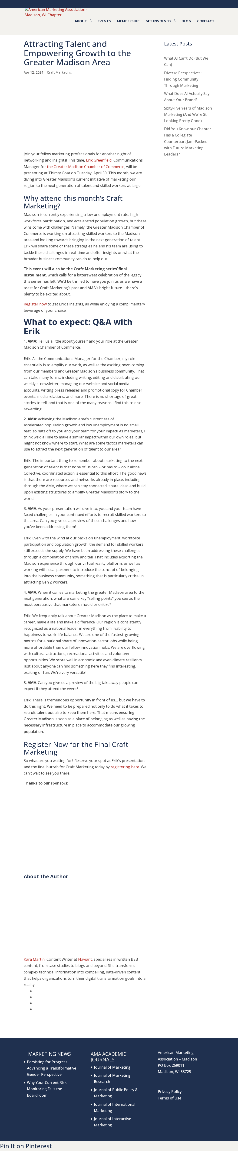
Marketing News (49, 1054)
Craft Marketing (59, 72)
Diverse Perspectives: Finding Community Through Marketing (183, 79)
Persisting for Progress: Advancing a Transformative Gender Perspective (51, 1068)
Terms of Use (169, 1098)
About (81, 21)
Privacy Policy (170, 1091)
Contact (205, 21)
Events (104, 21)
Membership (128, 21)
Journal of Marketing (112, 1067)
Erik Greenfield (99, 160)
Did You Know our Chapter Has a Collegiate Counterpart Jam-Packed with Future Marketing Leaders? (187, 141)
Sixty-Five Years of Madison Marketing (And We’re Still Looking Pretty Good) (188, 114)
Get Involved (158, 21)
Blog (186, 21)
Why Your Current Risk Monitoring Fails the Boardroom (47, 1089)
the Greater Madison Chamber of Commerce (85, 166)
